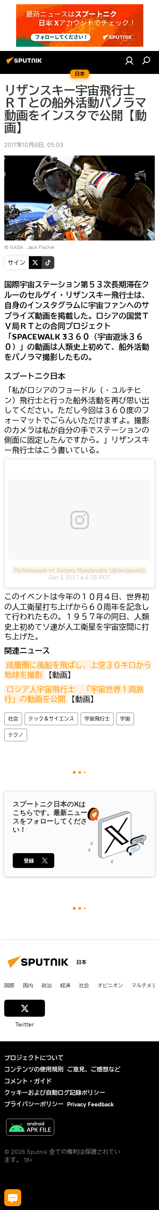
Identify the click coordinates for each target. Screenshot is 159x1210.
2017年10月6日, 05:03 (33, 145)
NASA (16, 247)
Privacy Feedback (90, 1104)
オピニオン (110, 985)
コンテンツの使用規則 (34, 1069)
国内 (28, 985)
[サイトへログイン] (129, 60)
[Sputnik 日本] (25, 64)
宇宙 (125, 718)
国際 (9, 985)
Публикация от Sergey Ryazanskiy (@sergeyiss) (79, 570)
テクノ (15, 735)
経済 (65, 985)
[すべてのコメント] (12, 1197)
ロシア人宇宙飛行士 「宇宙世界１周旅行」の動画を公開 (74, 694)
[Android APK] (30, 1128)
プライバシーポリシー (34, 1104)
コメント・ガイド (28, 1081)
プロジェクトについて (34, 1058)
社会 (13, 718)
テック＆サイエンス (51, 718)
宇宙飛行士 (97, 718)
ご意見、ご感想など (93, 1069)
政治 (47, 985)
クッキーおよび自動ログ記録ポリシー (54, 1093)
